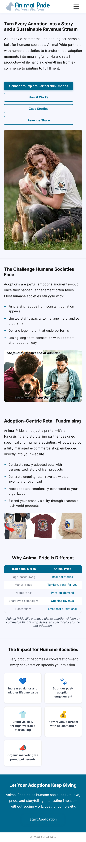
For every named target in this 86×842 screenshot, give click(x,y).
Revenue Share (38, 120)
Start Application (43, 819)
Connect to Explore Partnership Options (38, 86)
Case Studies (38, 109)
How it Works (38, 97)
